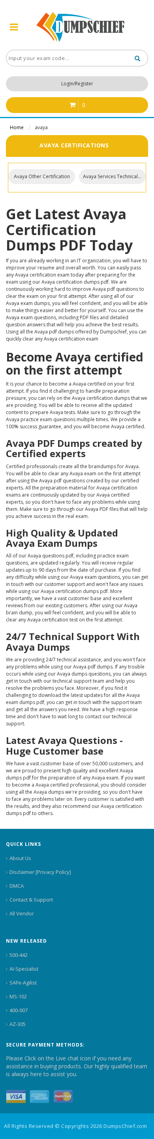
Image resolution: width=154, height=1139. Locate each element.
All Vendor (21, 913)
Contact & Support (31, 899)
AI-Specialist (23, 968)
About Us (20, 858)
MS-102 (18, 996)
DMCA (16, 885)
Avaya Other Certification (42, 176)
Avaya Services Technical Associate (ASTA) (114, 176)
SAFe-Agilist (23, 982)
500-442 (18, 954)
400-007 (18, 1010)
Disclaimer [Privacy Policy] (40, 871)
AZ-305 (17, 1024)
